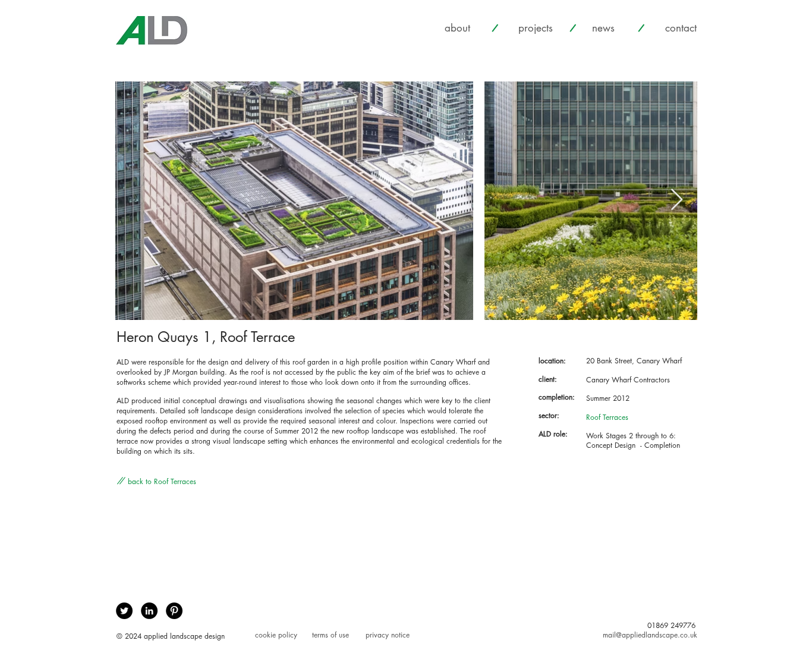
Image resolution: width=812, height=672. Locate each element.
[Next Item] (677, 200)
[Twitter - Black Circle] (124, 610)
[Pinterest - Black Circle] (174, 610)
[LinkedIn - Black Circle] (149, 610)
